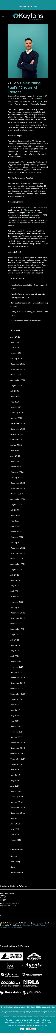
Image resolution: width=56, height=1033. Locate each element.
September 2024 (18, 439)
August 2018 (16, 699)
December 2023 (17, 483)
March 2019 (15, 661)
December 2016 (17, 742)
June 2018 (15, 710)
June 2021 (15, 645)
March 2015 (15, 840)
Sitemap (15, 1012)
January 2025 (16, 418)
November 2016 (17, 748)
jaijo (52, 1007)
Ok (22, 1029)
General (13, 856)
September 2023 (18, 499)
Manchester (29, 210)
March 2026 (15, 353)
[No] (52, 1024)
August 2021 (16, 634)
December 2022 (17, 548)
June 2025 (15, 396)
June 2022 (15, 580)
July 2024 (14, 450)
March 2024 (15, 466)
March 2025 (15, 407)
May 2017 (14, 721)
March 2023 (15, 531)
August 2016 (16, 764)
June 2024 (15, 456)
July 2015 (14, 818)
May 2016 (14, 780)
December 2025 (17, 364)
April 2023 (15, 526)
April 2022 (15, 591)
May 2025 (14, 401)
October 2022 (16, 558)
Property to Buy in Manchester (29, 1012)
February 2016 (17, 796)
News (12, 867)
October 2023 (16, 493)
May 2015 (14, 829)
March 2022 (15, 596)
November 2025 (17, 369)
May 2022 (14, 585)
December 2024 (17, 423)
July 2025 (14, 391)
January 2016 (16, 802)
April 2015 (15, 834)
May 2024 (14, 461)
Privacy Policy (5, 1012)
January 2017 (16, 737)
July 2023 (14, 510)
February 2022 (17, 602)
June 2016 (15, 775)
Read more (31, 1029)
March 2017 (15, 726)
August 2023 (16, 504)
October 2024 (16, 434)
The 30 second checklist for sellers (25, 320)
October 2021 (16, 623)
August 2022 (16, 569)
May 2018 (14, 715)
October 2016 (16, 753)
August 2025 (16, 385)
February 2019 (17, 667)
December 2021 (17, 612)
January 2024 (16, 477)
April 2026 (15, 347)
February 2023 (17, 537)
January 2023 (16, 542)
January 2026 (16, 358)
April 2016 (15, 786)
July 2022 (14, 575)
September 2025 (18, 380)
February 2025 (17, 412)
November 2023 (17, 488)
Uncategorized (16, 872)
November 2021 (17, 618)
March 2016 (15, 791)
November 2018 (17, 683)
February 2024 (17, 472)
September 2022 (18, 564)
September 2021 (18, 629)
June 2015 (15, 823)
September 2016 (18, 759)
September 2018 (18, 694)
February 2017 (17, 731)
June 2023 (15, 515)
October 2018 (16, 688)
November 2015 (17, 813)
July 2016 (14, 769)
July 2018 (14, 704)
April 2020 (15, 656)
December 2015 (17, 807)
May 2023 (14, 520)
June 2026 (15, 337)
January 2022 (16, 607)
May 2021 (14, 650)
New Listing (15, 861)
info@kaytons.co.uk (12, 903)
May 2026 (14, 342)
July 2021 (14, 639)
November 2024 (17, 429)
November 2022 (17, 553)
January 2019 (16, 672)
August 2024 (16, 445)
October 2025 (16, 374)
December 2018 (17, 677)
